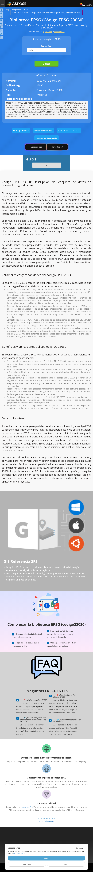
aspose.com (47, 32)
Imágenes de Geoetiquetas (46, 138)
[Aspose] (17, 4)
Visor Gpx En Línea (21, 130)
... (46, 165)
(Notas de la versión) (46, 821)
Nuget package (36, 147)
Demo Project (57, 147)
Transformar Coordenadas (69, 130)
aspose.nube (59, 32)
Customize (27, 864)
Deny (66, 864)
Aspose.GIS (27, 807)
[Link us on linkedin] (51, 837)
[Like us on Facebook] (41, 837)
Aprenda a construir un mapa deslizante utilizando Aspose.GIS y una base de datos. (46, 12)
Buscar (46, 63)
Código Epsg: (46, 46)
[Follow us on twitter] (46, 837)
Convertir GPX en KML (43, 130)
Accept (46, 858)
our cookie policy (18, 853)
